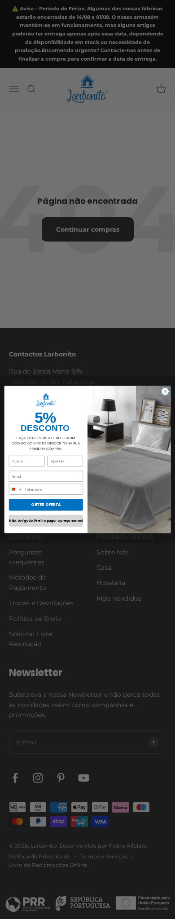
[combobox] (15, 489)
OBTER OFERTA (46, 504)
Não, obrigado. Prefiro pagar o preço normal (46, 521)
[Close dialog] (165, 391)
